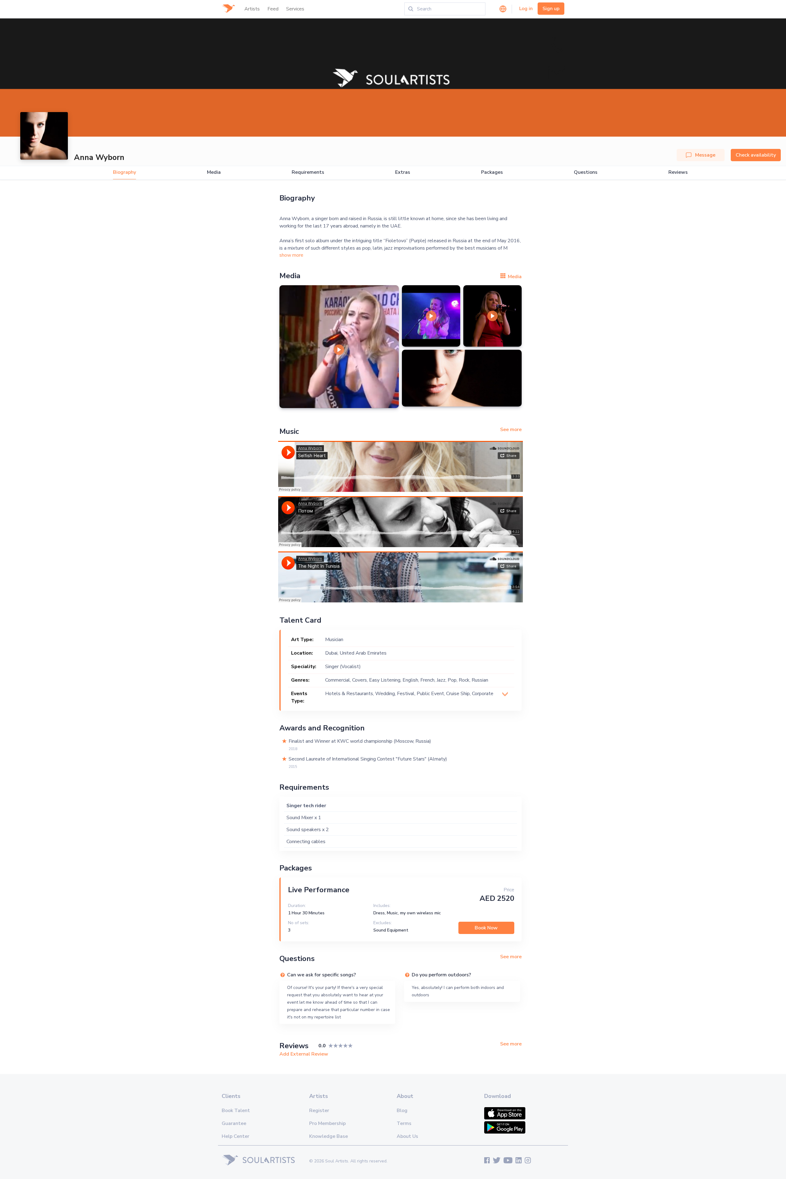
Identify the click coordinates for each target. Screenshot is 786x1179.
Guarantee (234, 1123)
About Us (407, 1136)
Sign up (551, 8)
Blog (402, 1110)
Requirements (308, 172)
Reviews (678, 172)
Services (295, 9)
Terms (404, 1123)
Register (319, 1110)
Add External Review (303, 1054)
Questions (585, 172)
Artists (252, 9)
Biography (124, 172)
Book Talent (236, 1110)
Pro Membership (327, 1123)
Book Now (486, 927)
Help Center (235, 1136)
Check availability (756, 155)
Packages (492, 172)
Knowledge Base (328, 1136)
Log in (526, 8)
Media (214, 172)
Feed (272, 9)
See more (511, 429)
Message (705, 155)
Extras (402, 172)
